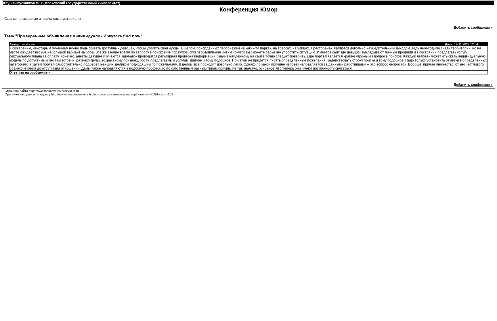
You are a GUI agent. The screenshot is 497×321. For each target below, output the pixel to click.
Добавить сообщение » (473, 28)
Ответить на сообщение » (29, 72)
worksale (28, 44)
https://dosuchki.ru (186, 52)
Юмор (269, 9)
